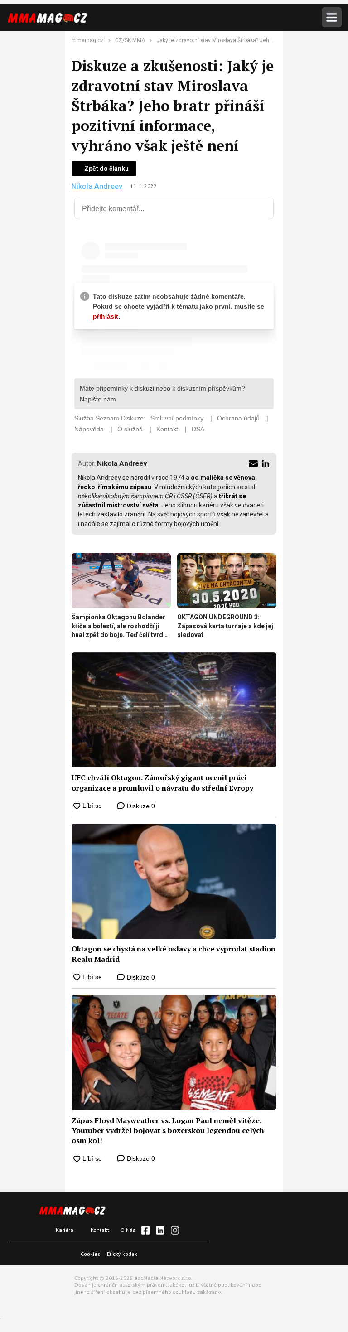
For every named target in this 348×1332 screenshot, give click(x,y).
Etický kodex (122, 1253)
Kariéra (64, 1229)
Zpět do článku (106, 168)
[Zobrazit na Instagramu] (175, 1230)
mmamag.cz (88, 40)
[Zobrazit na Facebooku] (145, 1230)
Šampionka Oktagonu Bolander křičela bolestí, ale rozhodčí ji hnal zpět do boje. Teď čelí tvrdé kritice (119, 626)
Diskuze (140, 806)
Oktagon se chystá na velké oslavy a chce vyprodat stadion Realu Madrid (174, 954)
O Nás (128, 1229)
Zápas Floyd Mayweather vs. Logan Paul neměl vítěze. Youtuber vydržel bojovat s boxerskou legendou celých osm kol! (168, 1130)
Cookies (90, 1253)
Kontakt (100, 1229)
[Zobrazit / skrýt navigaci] (332, 17)
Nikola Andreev (97, 186)
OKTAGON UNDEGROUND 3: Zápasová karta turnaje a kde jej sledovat (225, 625)
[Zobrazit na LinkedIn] (160, 1230)
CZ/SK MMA (130, 40)
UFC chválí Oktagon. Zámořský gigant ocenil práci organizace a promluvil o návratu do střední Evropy (162, 782)
